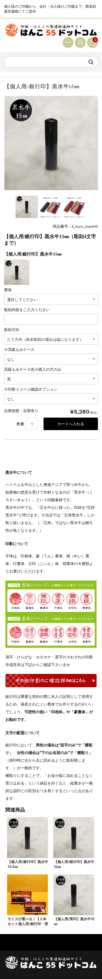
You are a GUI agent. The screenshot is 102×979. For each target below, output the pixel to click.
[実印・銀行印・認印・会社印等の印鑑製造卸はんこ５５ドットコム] (51, 30)
